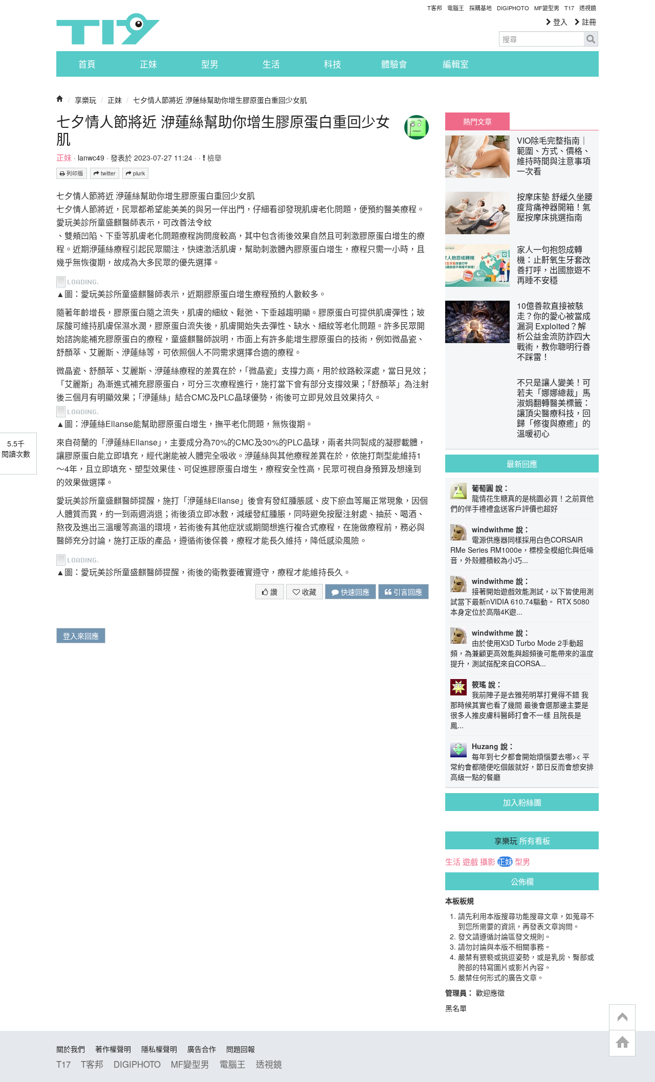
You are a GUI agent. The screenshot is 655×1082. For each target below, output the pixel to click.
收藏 (308, 592)
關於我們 (70, 1049)
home (622, 1042)
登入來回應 (81, 635)
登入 (559, 21)
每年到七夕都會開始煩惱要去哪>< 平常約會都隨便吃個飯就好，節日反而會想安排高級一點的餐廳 (522, 766)
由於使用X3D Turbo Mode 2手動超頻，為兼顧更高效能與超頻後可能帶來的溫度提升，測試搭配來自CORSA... (522, 653)
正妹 (148, 64)
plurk (138, 173)
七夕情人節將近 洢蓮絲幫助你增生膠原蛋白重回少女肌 (220, 100)
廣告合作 (201, 1049)
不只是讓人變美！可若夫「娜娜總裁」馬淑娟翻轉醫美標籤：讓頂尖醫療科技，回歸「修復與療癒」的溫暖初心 (554, 407)
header (622, 1017)
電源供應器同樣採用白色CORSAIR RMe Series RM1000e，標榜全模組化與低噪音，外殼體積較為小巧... (522, 549)
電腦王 (455, 8)
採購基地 (480, 8)
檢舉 (213, 157)
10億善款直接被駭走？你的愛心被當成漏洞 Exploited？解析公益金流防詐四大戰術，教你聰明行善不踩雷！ (554, 331)
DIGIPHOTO (513, 8)
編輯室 (456, 64)
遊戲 (470, 861)
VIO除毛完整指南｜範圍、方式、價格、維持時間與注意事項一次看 (554, 155)
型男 (210, 64)
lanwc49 (91, 157)
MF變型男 (546, 8)
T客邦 (434, 8)
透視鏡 (587, 8)
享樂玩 (85, 100)
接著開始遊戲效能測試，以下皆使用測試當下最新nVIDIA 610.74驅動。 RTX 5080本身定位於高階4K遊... (522, 601)
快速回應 (354, 592)
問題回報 (240, 1049)
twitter (107, 173)
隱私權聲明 (159, 1049)
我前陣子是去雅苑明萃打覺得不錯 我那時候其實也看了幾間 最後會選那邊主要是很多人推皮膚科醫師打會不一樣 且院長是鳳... (519, 709)
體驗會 (394, 64)
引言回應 (406, 592)
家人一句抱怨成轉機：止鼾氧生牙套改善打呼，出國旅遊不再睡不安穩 (554, 264)
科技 (332, 64)
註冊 (588, 21)
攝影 (487, 861)
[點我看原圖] (80, 280)
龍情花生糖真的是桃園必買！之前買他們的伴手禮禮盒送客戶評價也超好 (522, 503)
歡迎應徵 (490, 992)
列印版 (74, 173)
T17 (108, 28)
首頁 (87, 64)
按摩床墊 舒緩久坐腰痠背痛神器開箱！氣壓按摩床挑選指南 (555, 207)
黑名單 (456, 1008)
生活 (271, 64)
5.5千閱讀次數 (16, 448)
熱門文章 (477, 121)
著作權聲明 (113, 1049)
